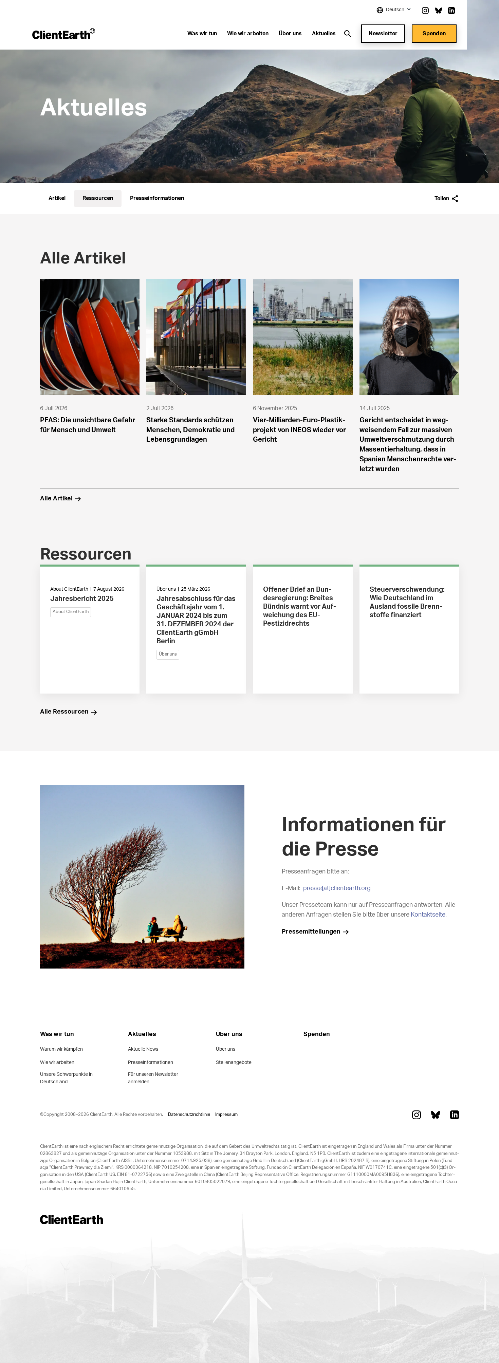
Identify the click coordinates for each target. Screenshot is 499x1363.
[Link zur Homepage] (63, 33)
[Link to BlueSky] (438, 10)
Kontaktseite (428, 915)
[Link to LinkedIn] (451, 10)
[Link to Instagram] (425, 10)
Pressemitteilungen (311, 932)
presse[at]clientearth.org (337, 888)
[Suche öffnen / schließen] (347, 33)
